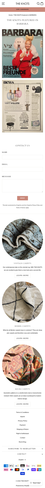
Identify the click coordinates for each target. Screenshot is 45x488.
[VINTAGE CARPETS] (22, 239)
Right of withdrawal (22, 433)
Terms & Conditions (22, 412)
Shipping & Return (23, 429)
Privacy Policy (36, 205)
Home (11, 15)
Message (6, 176)
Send (22, 198)
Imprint (22, 416)
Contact (22, 438)
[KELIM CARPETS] (22, 365)
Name (4, 152)
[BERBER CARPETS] (22, 302)
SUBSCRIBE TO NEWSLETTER (22, 449)
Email (5, 164)
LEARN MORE (22, 275)
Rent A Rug (22, 442)
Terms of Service (20, 207)
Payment (22, 425)
